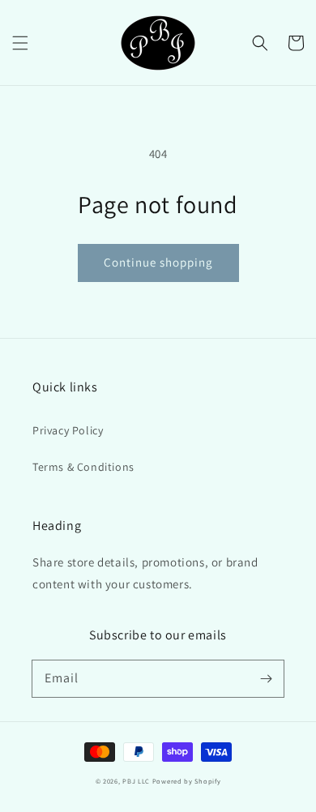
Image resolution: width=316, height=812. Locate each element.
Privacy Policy (67, 430)
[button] (20, 43)
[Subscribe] (266, 678)
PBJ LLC (137, 780)
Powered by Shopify (186, 780)
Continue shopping (158, 262)
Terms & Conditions (83, 466)
